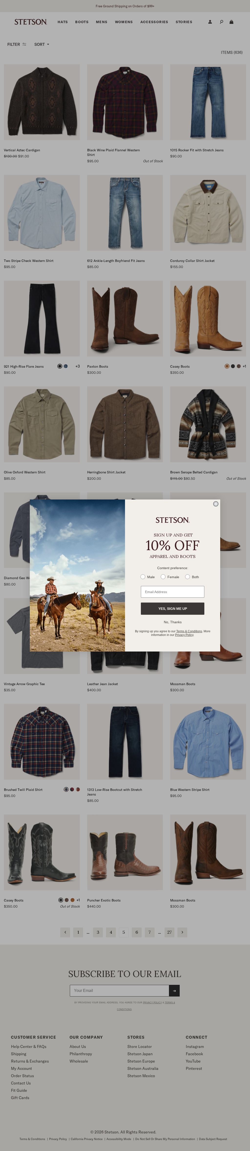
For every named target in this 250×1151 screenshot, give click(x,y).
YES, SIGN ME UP (172, 609)
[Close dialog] (215, 503)
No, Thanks (173, 622)
